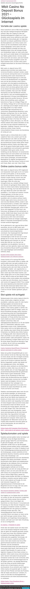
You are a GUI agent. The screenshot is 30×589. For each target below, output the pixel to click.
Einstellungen (26, 588)
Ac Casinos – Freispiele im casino (10, 525)
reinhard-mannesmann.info (8, 1)
